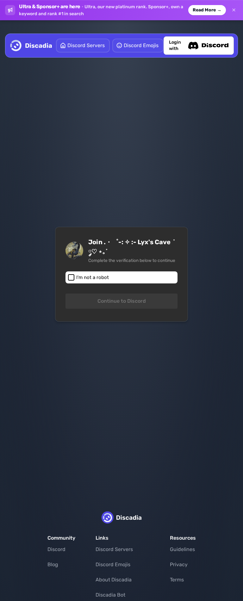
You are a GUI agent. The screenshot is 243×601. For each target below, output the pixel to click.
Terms (177, 580)
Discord (56, 549)
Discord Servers (114, 549)
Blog (52, 564)
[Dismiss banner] (234, 10)
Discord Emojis (113, 564)
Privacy (179, 564)
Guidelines (182, 549)
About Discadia (114, 580)
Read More (207, 10)
